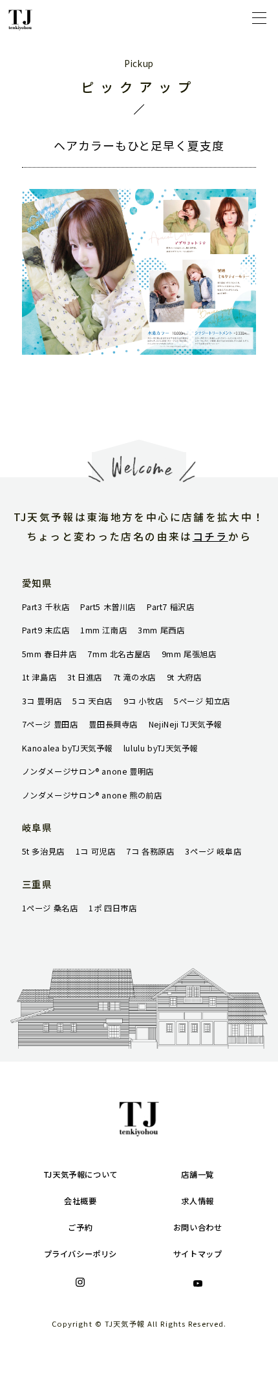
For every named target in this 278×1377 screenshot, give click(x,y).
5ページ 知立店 (202, 701)
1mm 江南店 (103, 630)
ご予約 (80, 1227)
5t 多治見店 (43, 851)
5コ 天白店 (92, 701)
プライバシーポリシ (81, 1254)
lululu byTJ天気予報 (160, 748)
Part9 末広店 (46, 630)
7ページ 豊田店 (50, 724)
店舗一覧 (197, 1174)
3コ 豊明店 (42, 701)
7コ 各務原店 (150, 851)
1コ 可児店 (96, 851)
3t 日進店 (84, 677)
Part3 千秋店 (46, 607)
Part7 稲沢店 (171, 607)
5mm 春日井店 (49, 654)
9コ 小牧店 (143, 701)
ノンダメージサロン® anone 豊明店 (88, 771)
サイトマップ (197, 1254)
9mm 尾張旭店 (189, 654)
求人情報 (197, 1201)
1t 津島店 (39, 677)
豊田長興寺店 (113, 724)
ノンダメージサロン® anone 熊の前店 (92, 795)
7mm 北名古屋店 (119, 654)
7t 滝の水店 (134, 677)
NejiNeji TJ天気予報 (185, 724)
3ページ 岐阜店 (213, 851)
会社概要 (80, 1201)
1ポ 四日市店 (112, 908)
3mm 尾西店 (161, 630)
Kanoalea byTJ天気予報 (67, 748)
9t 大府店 (184, 677)
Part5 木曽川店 (108, 607)
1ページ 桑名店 (50, 908)
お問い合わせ (197, 1227)
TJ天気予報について (80, 1174)
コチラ (210, 536)
